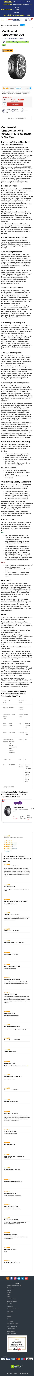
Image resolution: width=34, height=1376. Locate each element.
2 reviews (14, 846)
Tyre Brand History (11, 1298)
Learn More (22, 25)
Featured (9, 1292)
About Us (9, 1316)
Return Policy (10, 1311)
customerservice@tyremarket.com (14, 1285)
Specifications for (13, 693)
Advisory (9, 1290)
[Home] (14, 19)
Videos (8, 1296)
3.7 (5, 837)
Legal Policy (10, 1303)
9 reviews (14, 848)
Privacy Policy (10, 1306)
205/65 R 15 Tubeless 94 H (21, 809)
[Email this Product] (30, 88)
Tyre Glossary (10, 1321)
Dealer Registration (11, 1333)
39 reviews (12, 88)
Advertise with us (11, 1328)
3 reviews (14, 843)
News (8, 1294)
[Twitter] (18, 1278)
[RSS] (7, 1278)
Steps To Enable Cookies (12, 1323)
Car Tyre (15, 811)
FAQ (8, 1318)
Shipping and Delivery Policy (13, 1308)
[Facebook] (11, 1278)
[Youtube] (26, 1278)
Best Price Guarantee (12, 1326)
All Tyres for (17, 118)
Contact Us (9, 1313)
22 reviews (14, 841)
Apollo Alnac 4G (19, 807)
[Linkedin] (22, 1278)
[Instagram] (15, 1278)
